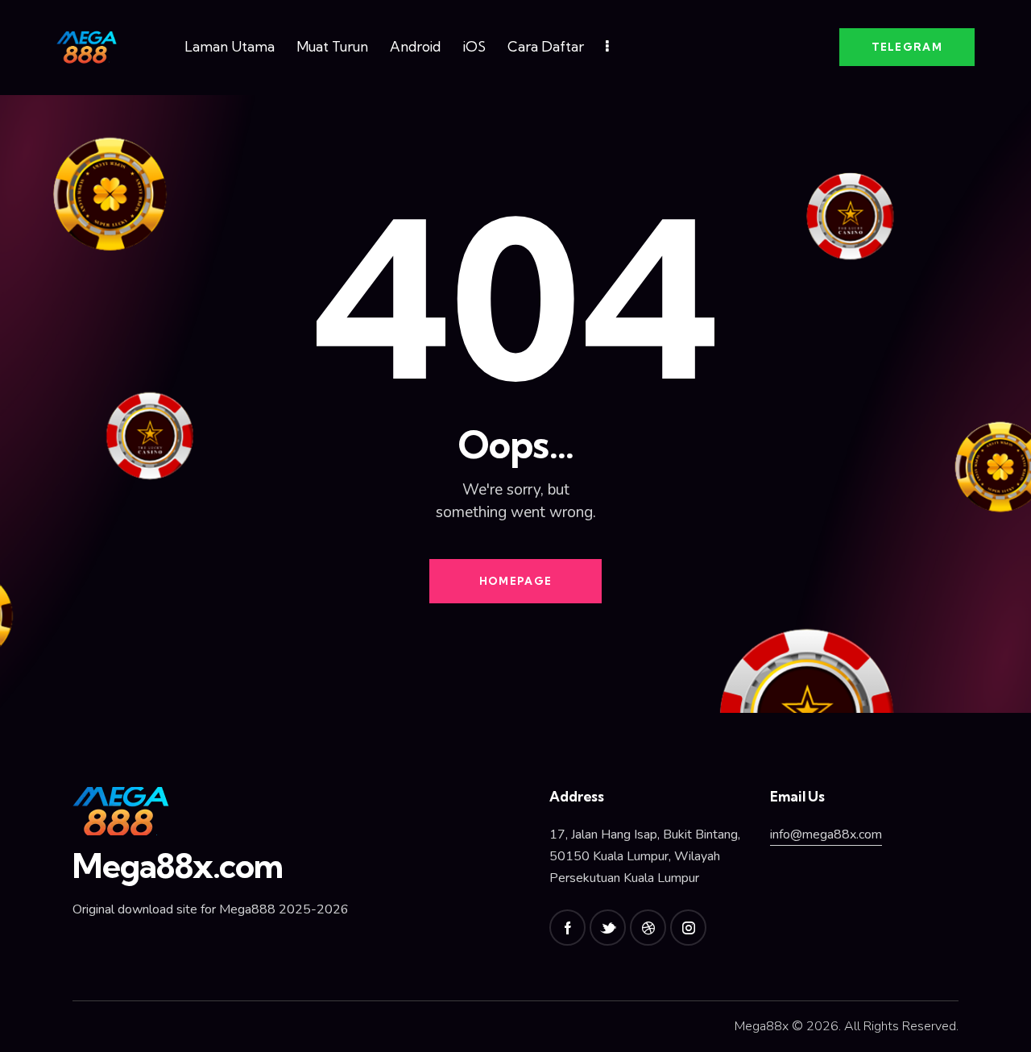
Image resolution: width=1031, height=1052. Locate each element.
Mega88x (762, 1026)
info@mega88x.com (826, 834)
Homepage (515, 580)
